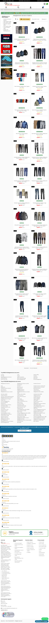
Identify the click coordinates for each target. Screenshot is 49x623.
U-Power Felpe (3, 411)
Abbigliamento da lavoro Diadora (6, 17)
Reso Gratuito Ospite (42, 546)
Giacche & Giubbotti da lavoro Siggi (40, 416)
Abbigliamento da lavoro (5, 383)
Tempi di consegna (30, 546)
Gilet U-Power (19, 411)
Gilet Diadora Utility (7, 22)
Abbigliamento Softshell (5, 418)
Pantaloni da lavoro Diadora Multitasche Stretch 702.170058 (39, 248)
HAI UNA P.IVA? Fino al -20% (8, 0)
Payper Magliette (37, 398)
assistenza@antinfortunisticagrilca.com (10, 608)
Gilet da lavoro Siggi (37, 414)
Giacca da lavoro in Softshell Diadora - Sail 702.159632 (39, 110)
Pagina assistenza (30, 542)
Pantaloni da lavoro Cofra (5, 407)
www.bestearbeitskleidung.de (6, 587)
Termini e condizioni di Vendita (31, 550)
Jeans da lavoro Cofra (21, 407)
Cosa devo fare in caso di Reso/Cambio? (19, 551)
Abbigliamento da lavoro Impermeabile (24, 420)
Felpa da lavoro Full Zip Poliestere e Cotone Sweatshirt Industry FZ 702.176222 (22, 270)
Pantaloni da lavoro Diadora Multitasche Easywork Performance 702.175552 (39, 270)
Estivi (2, 385)
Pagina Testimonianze (5, 578)
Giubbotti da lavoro (20, 390)
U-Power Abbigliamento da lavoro (40, 409)
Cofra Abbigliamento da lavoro (39, 405)
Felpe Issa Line (20, 402)
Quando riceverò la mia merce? (19, 545)
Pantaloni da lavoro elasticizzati (39, 385)
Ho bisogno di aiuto (18, 552)
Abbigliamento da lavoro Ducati (39, 418)
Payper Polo (3, 400)
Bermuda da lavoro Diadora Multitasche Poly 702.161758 (39, 134)
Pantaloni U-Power (4, 410)
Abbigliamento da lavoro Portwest (7, 421)
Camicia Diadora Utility (6, 28)
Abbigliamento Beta (20, 418)
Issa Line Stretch (20, 403)
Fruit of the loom (20, 421)
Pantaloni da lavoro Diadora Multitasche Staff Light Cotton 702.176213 (39, 225)
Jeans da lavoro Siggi (37, 415)
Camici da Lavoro (20, 395)
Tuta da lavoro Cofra (4, 409)
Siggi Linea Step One (4, 417)
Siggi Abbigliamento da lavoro (6, 377)
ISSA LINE (2, 375)
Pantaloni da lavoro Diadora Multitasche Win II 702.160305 (22, 203)
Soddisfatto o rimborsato (31, 543)
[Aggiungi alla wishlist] (29, 23)
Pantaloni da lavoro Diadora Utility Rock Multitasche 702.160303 (21, 40)
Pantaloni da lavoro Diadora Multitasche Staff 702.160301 (39, 181)
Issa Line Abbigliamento (5, 401)
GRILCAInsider (41, 554)
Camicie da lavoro (4, 395)
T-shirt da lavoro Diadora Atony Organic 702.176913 (21, 87)
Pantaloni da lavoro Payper (6, 398)
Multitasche (3, 387)
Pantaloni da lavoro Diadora (7, 20)
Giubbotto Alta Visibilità (38, 394)
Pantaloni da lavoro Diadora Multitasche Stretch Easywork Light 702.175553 (39, 158)
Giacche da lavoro (37, 390)
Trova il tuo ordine (42, 548)
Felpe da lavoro (4, 390)
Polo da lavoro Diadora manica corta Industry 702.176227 (22, 338)
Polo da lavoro (3, 389)
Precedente (4, 451)
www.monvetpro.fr (4, 581)
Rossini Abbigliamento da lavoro (39, 417)
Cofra (18, 374)
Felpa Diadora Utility (7, 21)
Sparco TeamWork (20, 377)
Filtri (17, 19)
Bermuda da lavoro (37, 388)
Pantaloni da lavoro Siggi (21, 414)
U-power (2, 374)
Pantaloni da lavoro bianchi (6, 388)
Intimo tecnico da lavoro (21, 396)
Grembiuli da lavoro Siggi (21, 415)
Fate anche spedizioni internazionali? (18, 561)
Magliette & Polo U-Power (38, 411)
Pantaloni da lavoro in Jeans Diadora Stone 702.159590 (39, 87)
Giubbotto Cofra (20, 408)
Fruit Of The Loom (4, 379)
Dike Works (36, 377)
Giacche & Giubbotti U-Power (39, 410)
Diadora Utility (36, 374)
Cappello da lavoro (37, 395)
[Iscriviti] (30, 431)
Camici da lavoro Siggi (5, 415)
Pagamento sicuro (30, 545)
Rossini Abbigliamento (21, 379)
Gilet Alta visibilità (4, 394)
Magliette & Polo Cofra (38, 407)
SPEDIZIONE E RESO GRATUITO (24, 0)
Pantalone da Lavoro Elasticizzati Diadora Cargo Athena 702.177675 (21, 316)
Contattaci (28, 552)
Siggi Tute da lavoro (4, 416)
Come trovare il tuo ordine (18, 555)
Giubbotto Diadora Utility (7, 24)
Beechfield (19, 422)
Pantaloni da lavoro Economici (39, 387)
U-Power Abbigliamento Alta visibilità (23, 413)
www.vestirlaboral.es (4, 593)
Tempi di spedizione (30, 548)
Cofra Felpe (3, 408)
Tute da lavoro (36, 389)
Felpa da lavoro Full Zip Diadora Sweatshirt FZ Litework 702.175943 (39, 40)
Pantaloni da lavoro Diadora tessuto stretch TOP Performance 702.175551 (39, 361)
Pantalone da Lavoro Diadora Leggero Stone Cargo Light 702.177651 (39, 316)
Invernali (18, 385)
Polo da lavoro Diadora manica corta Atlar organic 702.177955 (22, 110)
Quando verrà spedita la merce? (19, 548)
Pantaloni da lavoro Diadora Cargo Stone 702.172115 (39, 203)
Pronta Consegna (25, 19)
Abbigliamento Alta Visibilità (39, 391)
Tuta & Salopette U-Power (5, 413)
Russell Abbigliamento (38, 379)
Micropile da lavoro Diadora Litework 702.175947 (22, 225)
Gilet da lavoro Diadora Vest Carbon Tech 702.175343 (22, 361)
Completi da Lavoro (37, 396)
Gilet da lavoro (20, 388)
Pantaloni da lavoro (37, 383)
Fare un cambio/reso (42, 545)
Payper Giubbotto (37, 397)
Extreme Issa (3, 403)
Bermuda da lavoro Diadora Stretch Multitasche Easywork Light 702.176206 (21, 248)
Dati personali (41, 542)
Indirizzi (40, 549)
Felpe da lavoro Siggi (21, 416)
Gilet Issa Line (36, 402)
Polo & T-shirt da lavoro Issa (22, 401)
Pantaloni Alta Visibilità (21, 394)
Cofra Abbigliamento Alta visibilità (23, 409)
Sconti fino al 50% (48, 313)
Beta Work (35, 378)
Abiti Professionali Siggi (21, 378)
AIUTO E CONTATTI (40, 0)
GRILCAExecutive (42, 552)
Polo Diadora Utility (7, 26)
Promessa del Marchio (5, 572)
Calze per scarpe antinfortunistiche (7, 396)
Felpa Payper (19, 398)
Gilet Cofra (35, 408)
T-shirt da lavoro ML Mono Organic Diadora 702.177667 (39, 294)
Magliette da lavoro (20, 389)
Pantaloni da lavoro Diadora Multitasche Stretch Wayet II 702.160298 (22, 158)
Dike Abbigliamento (4, 420)
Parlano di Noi (4, 576)
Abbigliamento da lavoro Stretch (6, 391)
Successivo (8, 451)
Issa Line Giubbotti (4, 402)
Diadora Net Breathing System (6, 30)
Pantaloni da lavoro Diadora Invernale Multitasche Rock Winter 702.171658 (39, 63)
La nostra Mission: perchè (6, 573)
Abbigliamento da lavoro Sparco (23, 417)
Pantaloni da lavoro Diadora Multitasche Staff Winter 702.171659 (22, 181)
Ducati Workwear (4, 378)
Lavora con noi (4, 579)
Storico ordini (41, 543)
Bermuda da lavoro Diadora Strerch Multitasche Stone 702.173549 (22, 294)
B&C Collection (36, 421)
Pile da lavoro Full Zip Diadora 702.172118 (22, 134)
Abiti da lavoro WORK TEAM (38, 420)
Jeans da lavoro (20, 387)
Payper (18, 375)
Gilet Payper (36, 400)
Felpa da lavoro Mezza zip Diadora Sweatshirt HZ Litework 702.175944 (22, 63)
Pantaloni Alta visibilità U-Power (39, 413)
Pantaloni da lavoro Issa (38, 401)
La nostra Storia (4, 574)
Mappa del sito (4, 575)
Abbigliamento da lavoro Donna (6, 397)
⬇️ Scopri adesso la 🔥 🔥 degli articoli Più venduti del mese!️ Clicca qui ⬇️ (25, 13)
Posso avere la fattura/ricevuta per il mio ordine (19, 558)
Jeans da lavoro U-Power (21, 410)
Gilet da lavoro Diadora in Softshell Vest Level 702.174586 (39, 338)
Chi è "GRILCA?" (4, 570)
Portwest (35, 375)
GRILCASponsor (42, 555)
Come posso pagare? (18, 543)
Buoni (40, 551)
